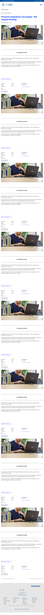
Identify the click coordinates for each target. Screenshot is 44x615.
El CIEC (5, 598)
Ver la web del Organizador (26, 86)
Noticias (24, 598)
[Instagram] (37, 586)
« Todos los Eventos (4, 9)
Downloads (34, 598)
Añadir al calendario (7, 216)
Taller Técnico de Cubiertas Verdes (8, 578)
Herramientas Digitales (4, 92)
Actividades (16, 598)
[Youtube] (39, 586)
